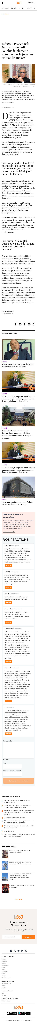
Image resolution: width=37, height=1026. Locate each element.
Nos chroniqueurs (6, 978)
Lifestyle (4, 975)
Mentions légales (6, 1001)
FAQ (3, 993)
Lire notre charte (9, 532)
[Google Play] (24, 1013)
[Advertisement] (18, 27)
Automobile (5, 971)
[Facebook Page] (11, 951)
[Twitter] (15, 951)
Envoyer (28, 937)
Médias (3, 969)
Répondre (8, 565)
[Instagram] (26, 951)
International (5, 965)
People (3, 973)
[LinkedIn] (22, 951)
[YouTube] (18, 951)
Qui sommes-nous (6, 983)
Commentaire (8, 741)
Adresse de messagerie (12, 771)
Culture (3, 967)
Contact (4, 995)
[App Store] (12, 1013)
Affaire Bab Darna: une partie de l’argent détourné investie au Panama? (18, 245)
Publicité (4, 985)
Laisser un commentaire (18, 781)
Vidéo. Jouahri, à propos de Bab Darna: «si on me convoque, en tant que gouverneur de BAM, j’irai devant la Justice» (18, 168)
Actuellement (5, 8)
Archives (4, 987)
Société (29, 8)
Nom (5, 763)
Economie (21, 8)
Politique (13, 8)
